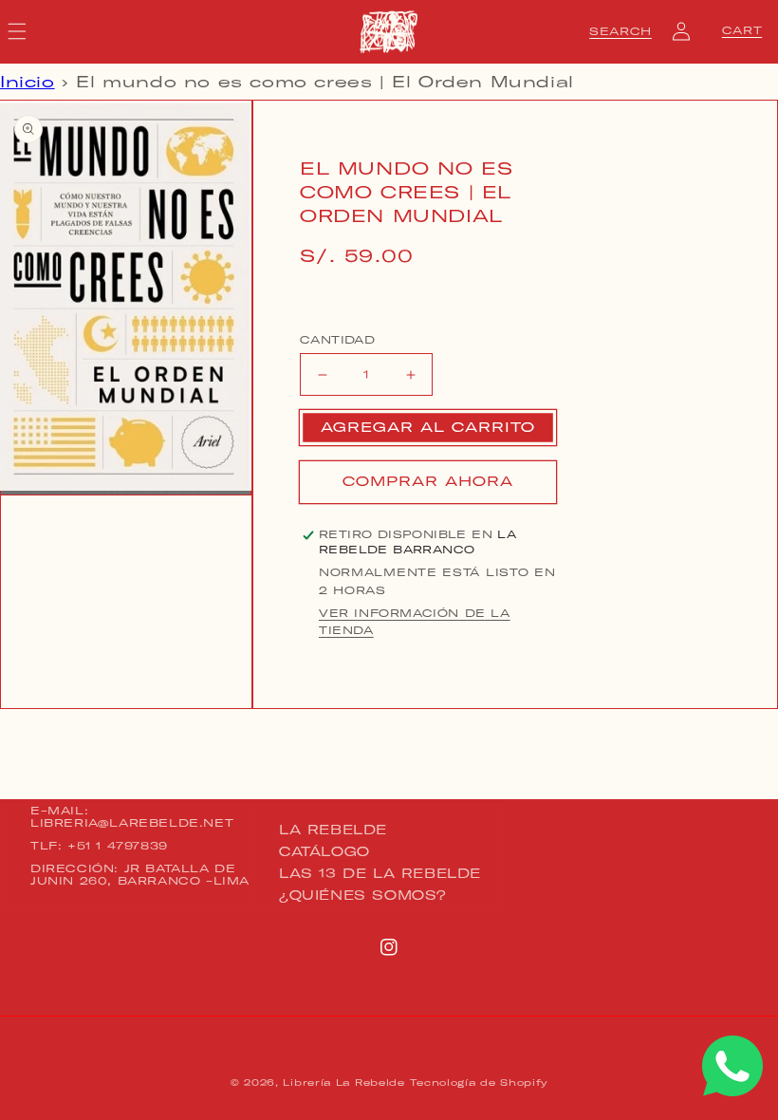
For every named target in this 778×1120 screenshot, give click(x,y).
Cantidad (337, 339)
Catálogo (324, 851)
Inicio (27, 81)
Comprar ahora (428, 481)
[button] (620, 31)
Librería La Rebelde (343, 1082)
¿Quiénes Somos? (363, 895)
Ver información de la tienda (414, 622)
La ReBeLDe (333, 830)
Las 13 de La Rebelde (380, 873)
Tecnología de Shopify (478, 1082)
